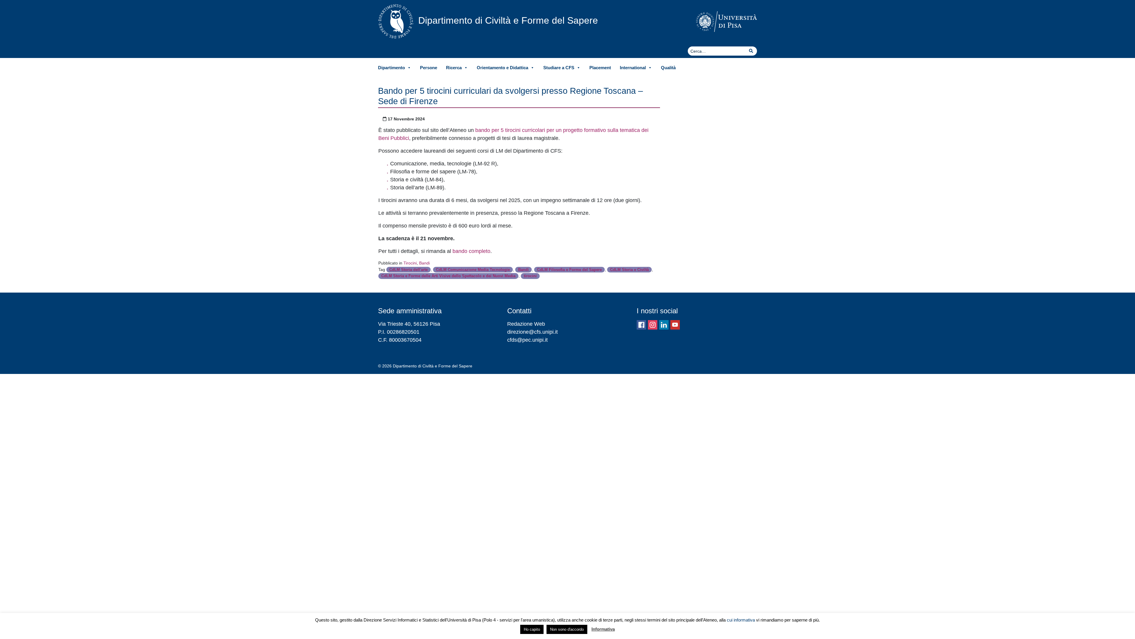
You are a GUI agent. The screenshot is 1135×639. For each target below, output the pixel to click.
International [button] (633, 67)
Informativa (603, 629)
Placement (600, 67)
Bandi (424, 263)
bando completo (471, 251)
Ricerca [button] (454, 67)
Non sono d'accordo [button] (567, 629)
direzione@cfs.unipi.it (532, 332)
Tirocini (410, 263)
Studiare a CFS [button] (558, 67)
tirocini (530, 276)
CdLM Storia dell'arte (408, 269)
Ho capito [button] (532, 629)
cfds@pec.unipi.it (527, 340)
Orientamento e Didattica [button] (502, 67)
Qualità (668, 67)
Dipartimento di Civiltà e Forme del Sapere (508, 20)
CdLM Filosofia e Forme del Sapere (569, 269)
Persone (428, 67)
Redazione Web (526, 324)
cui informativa (741, 619)
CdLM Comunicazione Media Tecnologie (473, 269)
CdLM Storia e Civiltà (629, 269)
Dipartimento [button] (391, 67)
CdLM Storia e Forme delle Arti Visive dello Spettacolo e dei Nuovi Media (448, 276)
